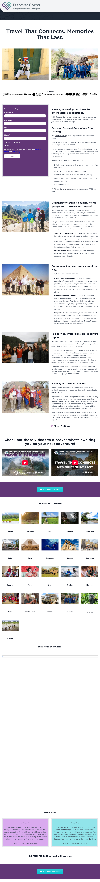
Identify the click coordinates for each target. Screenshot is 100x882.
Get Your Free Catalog (51, 489)
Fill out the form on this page (65, 189)
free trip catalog (61, 136)
